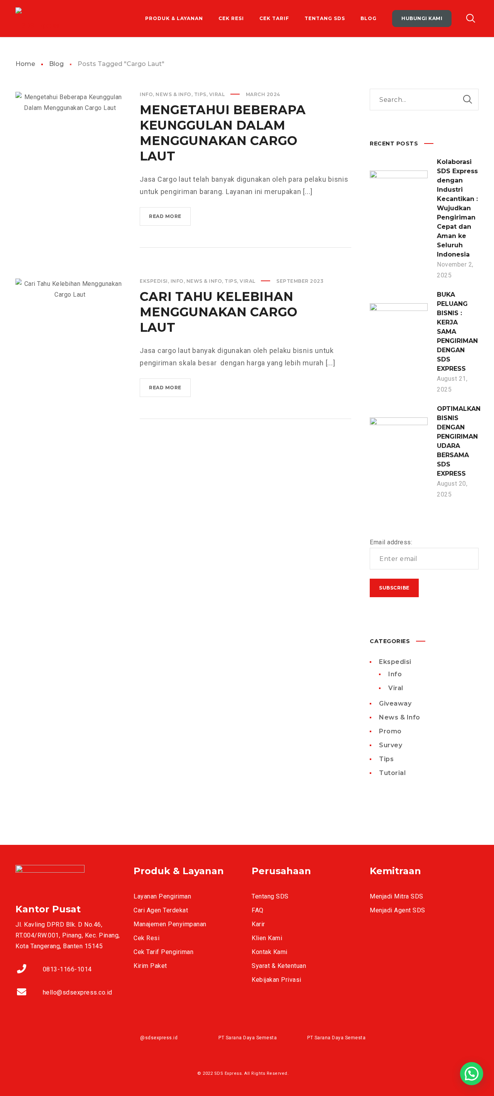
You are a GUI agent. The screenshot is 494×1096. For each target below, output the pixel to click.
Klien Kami (267, 938)
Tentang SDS (270, 896)
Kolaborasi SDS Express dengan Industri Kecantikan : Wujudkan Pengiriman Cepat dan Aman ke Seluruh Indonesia (457, 208)
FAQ (258, 910)
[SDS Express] (37, 18)
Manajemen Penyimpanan (170, 924)
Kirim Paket (150, 965)
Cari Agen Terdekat (161, 910)
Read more (170, 219)
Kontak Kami (270, 952)
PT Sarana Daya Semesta (247, 1037)
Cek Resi (146, 938)
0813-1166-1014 (67, 969)
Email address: (391, 542)
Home (25, 64)
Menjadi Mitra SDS (396, 896)
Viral (217, 94)
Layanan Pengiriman (162, 896)
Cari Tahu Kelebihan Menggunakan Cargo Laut (218, 312)
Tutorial (392, 773)
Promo (390, 731)
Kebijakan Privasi (276, 979)
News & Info (173, 94)
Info (146, 94)
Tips (200, 94)
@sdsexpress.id (159, 1037)
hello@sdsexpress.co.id (77, 992)
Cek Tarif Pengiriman (163, 952)
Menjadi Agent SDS (397, 910)
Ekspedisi (154, 281)
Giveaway (395, 703)
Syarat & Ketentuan (279, 965)
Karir (258, 924)
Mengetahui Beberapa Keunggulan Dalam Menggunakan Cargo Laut (223, 133)
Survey (390, 745)
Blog (56, 64)
